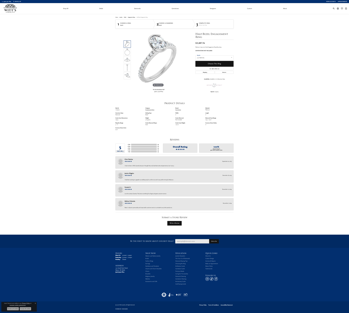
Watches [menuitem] (147, 279)
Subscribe (214, 241)
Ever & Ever (178, 109)
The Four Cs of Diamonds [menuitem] (182, 258)
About (285, 8)
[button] (334, 8)
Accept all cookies (25, 308)
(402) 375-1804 (158, 91)
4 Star (129, 146)
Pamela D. (128, 187)
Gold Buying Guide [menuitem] (180, 284)
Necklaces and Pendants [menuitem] (152, 266)
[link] (6, 1)
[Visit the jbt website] (178, 295)
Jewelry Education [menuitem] (180, 256)
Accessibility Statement (227, 305)
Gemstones (175, 8)
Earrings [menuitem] (147, 263)
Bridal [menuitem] (147, 258)
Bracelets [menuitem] (147, 274)
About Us (208, 256)
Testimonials (208, 268)
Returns (224, 72)
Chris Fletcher (129, 159)
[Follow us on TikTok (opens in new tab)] (211, 279)
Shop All (65, 8)
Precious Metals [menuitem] (179, 271)
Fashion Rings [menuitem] (149, 261)
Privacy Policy (202, 305)
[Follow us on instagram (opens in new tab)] (207, 279)
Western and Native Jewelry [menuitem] (152, 256)
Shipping (205, 72)
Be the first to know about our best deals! (152, 241)
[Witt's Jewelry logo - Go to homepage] (10, 8)
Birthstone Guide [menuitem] (180, 266)
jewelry (121, 17)
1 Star (129, 151)
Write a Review (174, 223)
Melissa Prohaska (130, 201)
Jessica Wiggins (129, 173)
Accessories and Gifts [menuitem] (151, 281)
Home (116, 17)
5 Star (129, 144)
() (158, 144)
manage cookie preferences (18, 305)
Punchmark (125, 309)
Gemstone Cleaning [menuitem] (180, 279)
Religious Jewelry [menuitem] (150, 276)
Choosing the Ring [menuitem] (180, 263)
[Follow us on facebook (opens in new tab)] (216, 279)
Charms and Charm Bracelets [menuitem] (153, 268)
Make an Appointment (211, 263)
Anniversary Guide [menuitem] (180, 281)
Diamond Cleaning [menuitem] (180, 276)
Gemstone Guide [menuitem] (180, 268)
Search (121, 25)
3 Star (129, 148)
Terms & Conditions (213, 305)
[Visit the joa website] (171, 295)
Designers (213, 8)
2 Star (129, 150)
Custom (249, 8)
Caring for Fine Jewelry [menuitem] (181, 274)
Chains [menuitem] (147, 271)
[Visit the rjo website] (185, 295)
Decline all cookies (13, 308)
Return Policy (209, 266)
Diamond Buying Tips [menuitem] (181, 261)
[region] (158, 60)
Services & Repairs (210, 261)
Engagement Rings (131, 17)
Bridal (101, 8)
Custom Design (209, 258)
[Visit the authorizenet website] (164, 295)
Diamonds (137, 8)
